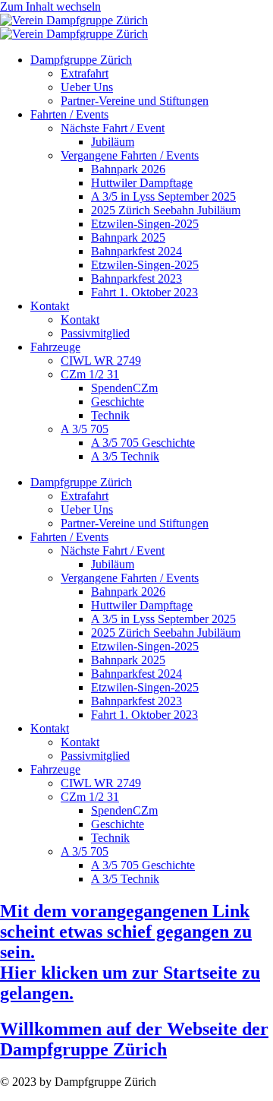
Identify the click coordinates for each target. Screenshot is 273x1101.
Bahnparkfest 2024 (136, 251)
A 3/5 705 (84, 428)
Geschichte (117, 401)
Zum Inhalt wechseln (50, 6)
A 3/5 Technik (125, 456)
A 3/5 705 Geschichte (143, 442)
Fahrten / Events (69, 114)
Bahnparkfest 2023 (136, 278)
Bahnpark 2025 (128, 237)
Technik (110, 415)
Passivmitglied (95, 333)
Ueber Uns (87, 87)
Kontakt (49, 305)
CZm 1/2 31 (90, 374)
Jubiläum (112, 141)
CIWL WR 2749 (101, 360)
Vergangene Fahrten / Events (130, 155)
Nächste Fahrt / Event (113, 128)
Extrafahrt (84, 73)
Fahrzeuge (55, 346)
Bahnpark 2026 (128, 169)
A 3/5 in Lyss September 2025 (163, 196)
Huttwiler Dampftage (142, 182)
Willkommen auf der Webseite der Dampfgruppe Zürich (134, 1039)
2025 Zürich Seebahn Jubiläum (165, 210)
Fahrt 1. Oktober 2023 (144, 292)
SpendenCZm (124, 387)
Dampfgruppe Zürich (81, 59)
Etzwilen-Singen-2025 (145, 223)
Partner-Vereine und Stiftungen (135, 100)
